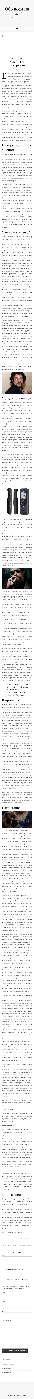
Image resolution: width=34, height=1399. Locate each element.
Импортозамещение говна (17, 1269)
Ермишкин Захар (10, 1245)
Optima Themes (21, 1395)
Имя (4, 1292)
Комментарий (7, 1320)
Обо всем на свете (17, 11)
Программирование (8, 1364)
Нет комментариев (25, 1245)
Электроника (6, 1368)
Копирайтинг (17, 58)
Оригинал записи (24, 1238)
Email (4, 1302)
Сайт (3, 1311)
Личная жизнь (7, 1360)
